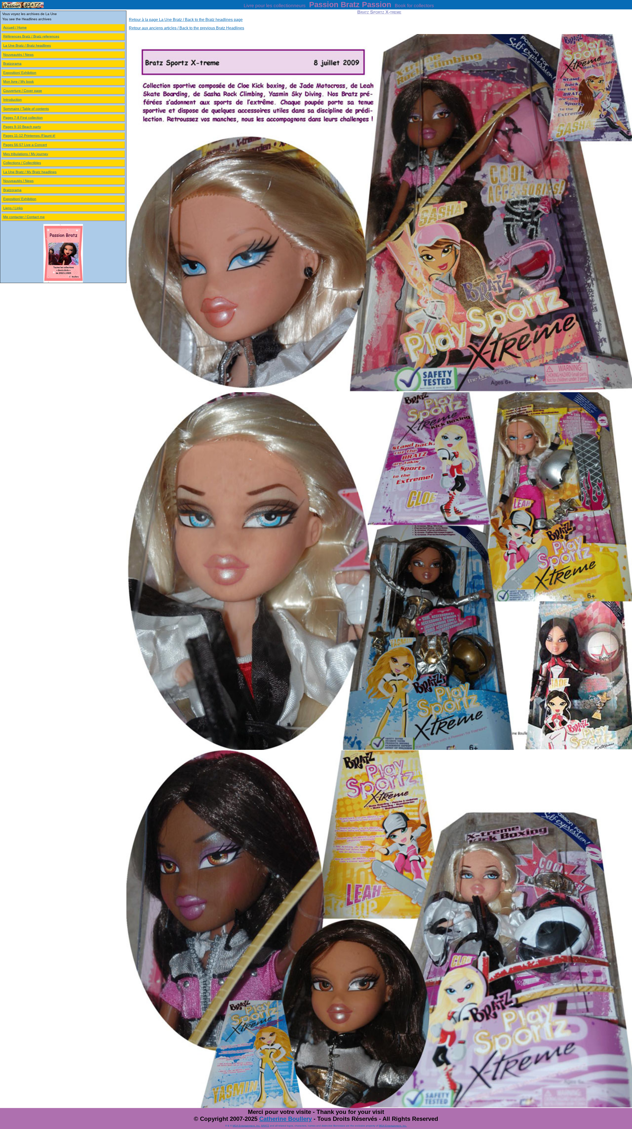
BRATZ (265, 1125)
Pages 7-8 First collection (23, 118)
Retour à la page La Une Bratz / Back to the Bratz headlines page (186, 20)
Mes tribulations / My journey (25, 154)
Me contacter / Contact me (24, 217)
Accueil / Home (15, 27)
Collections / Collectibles (22, 163)
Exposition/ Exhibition (19, 73)
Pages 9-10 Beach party (22, 127)
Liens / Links (13, 208)
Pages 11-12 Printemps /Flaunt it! (29, 136)
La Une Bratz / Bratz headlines (27, 45)
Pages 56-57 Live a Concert (25, 145)
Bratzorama (12, 63)
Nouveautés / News (18, 55)
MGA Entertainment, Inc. (246, 1125)
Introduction (12, 100)
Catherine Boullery (285, 1118)
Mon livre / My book (18, 81)
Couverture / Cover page (22, 91)
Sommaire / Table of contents (26, 109)
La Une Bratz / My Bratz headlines (30, 172)
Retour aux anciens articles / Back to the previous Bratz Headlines (186, 28)
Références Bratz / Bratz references (31, 36)
